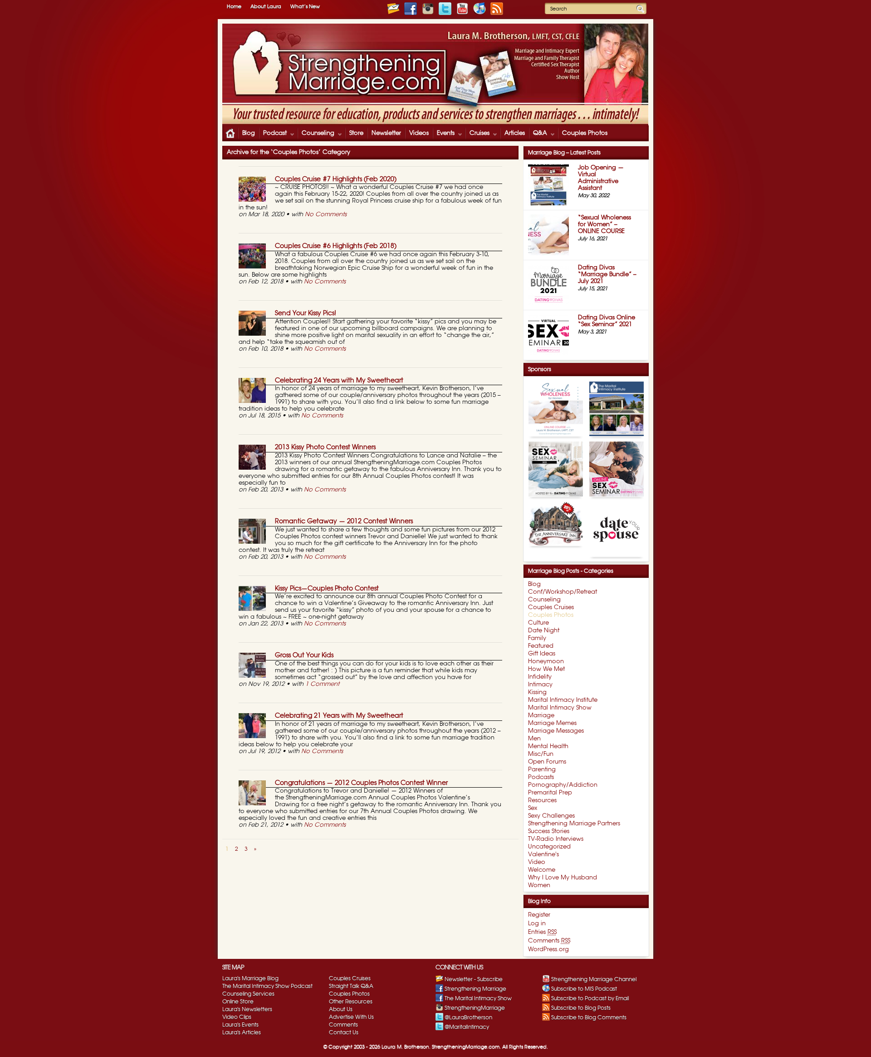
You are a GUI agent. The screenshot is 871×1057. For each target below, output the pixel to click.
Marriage (541, 716)
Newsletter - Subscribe (474, 979)
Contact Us (343, 1032)
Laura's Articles (241, 1032)
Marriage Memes (552, 723)
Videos (419, 133)
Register (539, 915)
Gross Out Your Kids (304, 655)
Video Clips (236, 1017)
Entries (542, 932)
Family (537, 638)
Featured (540, 646)
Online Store (238, 1001)
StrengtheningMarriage (475, 1008)
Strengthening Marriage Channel (593, 979)
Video (536, 862)
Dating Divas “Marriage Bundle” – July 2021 (607, 274)
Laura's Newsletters (247, 1009)
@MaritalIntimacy (467, 1027)
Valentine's (543, 855)
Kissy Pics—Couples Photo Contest (327, 589)
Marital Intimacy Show (560, 708)
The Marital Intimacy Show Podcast (267, 986)
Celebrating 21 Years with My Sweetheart (339, 716)
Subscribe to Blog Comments (588, 1017)
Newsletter (386, 133)
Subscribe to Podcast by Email (590, 998)
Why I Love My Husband (562, 878)
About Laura (265, 6)
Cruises (477, 134)
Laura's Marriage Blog (250, 978)
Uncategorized (549, 847)
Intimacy (540, 685)
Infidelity (540, 677)
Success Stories (548, 831)
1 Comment (322, 684)
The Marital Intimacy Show (478, 998)
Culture (538, 623)
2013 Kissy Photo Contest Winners (325, 447)
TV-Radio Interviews (555, 839)
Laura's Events (240, 1024)
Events (443, 134)
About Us (340, 1009)
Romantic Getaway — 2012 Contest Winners (344, 521)
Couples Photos (584, 133)
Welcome (541, 870)
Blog (248, 133)
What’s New (305, 6)
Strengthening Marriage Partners (574, 824)
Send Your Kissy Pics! (305, 313)
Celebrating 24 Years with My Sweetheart (339, 380)
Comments (549, 941)
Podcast (273, 134)
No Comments (326, 215)
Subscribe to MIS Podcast (584, 989)
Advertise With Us (351, 1017)
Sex (532, 808)
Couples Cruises (551, 607)
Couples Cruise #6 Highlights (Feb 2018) (335, 246)
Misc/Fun (540, 754)
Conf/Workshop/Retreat (562, 592)
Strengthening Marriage (475, 989)
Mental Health (548, 746)
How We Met (546, 669)
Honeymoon (546, 662)
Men (534, 739)
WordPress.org (548, 950)
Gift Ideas (541, 654)
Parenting (542, 770)
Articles (514, 133)
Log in (537, 924)
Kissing (537, 692)
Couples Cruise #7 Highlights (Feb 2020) (335, 179)
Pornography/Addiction (562, 785)
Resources (542, 801)
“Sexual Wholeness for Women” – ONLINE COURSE (604, 224)
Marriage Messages (556, 731)
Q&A (537, 134)
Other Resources (350, 1001)
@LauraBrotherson (468, 1017)
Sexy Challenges (551, 816)
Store (356, 133)
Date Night (543, 631)
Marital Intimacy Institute (562, 700)
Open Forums (547, 762)
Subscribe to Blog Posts (581, 1008)
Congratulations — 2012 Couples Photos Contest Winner (361, 783)
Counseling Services (248, 994)
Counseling (315, 134)
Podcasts (541, 777)
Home (234, 6)
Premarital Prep (550, 793)
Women (539, 885)
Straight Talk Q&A (351, 986)
